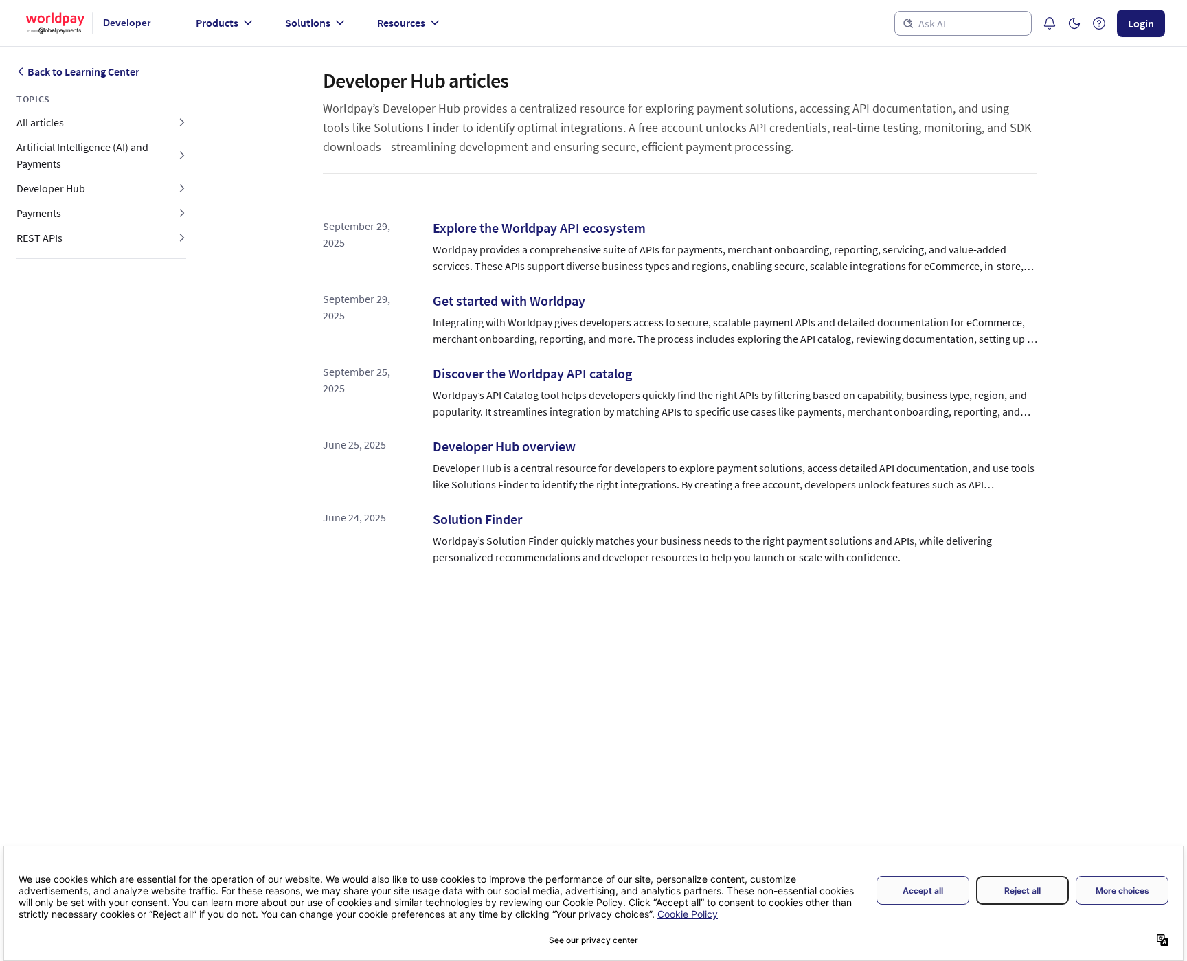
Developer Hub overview (504, 446)
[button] (1074, 23)
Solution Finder (477, 519)
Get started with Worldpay (509, 300)
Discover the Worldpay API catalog (532, 373)
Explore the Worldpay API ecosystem (539, 227)
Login (1141, 23)
